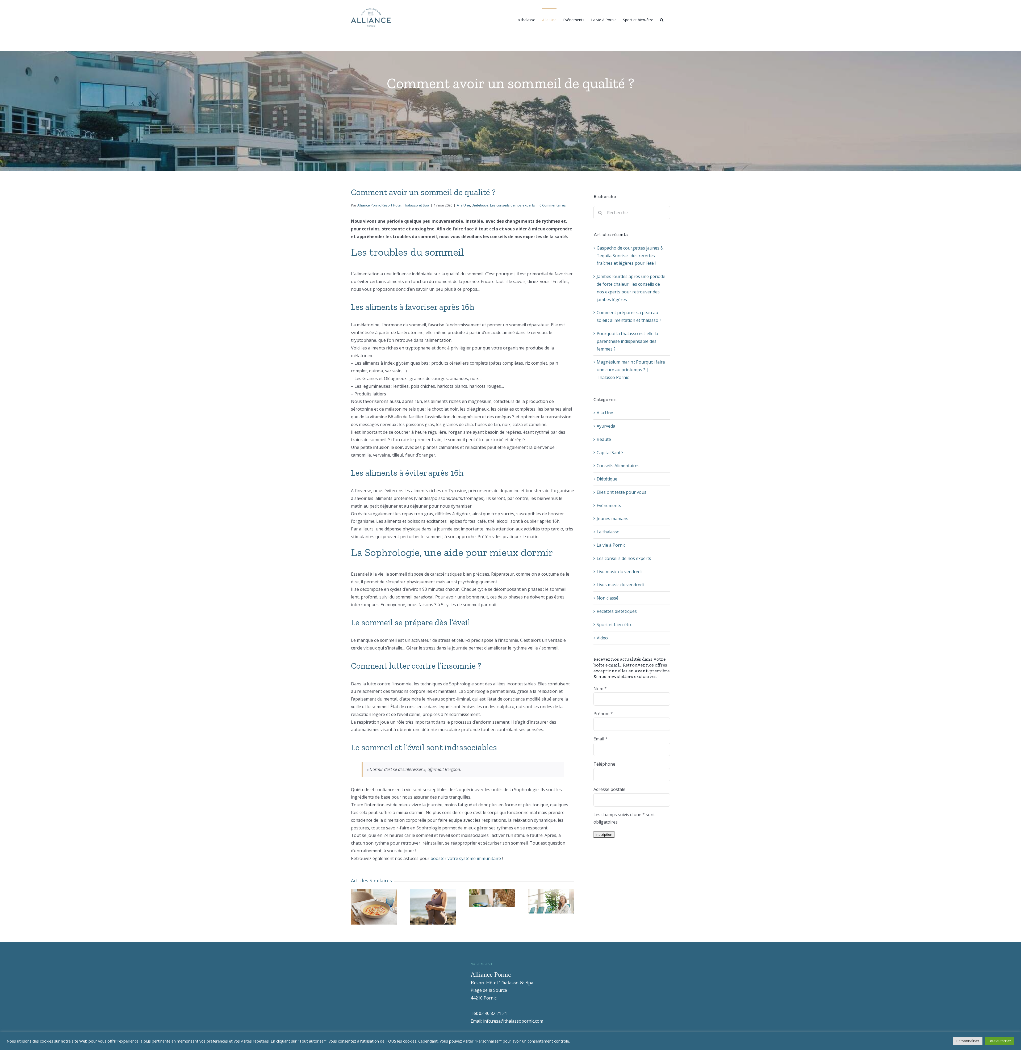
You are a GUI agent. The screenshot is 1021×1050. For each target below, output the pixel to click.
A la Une (463, 205)
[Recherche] (661, 19)
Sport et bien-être (615, 624)
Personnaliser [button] (967, 1040)
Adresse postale (609, 789)
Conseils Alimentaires (618, 466)
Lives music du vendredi (620, 585)
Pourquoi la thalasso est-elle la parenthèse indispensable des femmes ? (627, 341)
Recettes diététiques (617, 611)
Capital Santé (610, 453)
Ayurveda (606, 426)
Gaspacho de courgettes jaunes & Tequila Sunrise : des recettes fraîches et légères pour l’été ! (630, 255)
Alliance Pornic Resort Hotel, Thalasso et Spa (393, 205)
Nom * (600, 688)
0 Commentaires (552, 205)
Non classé (607, 598)
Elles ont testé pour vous (621, 492)
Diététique (480, 205)
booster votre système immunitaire (465, 858)
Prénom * (603, 713)
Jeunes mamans (612, 518)
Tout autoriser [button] (999, 1040)
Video (602, 638)
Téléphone (604, 764)
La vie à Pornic (611, 545)
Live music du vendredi (619, 572)
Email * (600, 739)
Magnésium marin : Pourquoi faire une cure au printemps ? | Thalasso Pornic (631, 369)
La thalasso (608, 532)
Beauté (604, 439)
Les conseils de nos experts (512, 205)
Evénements (609, 505)
